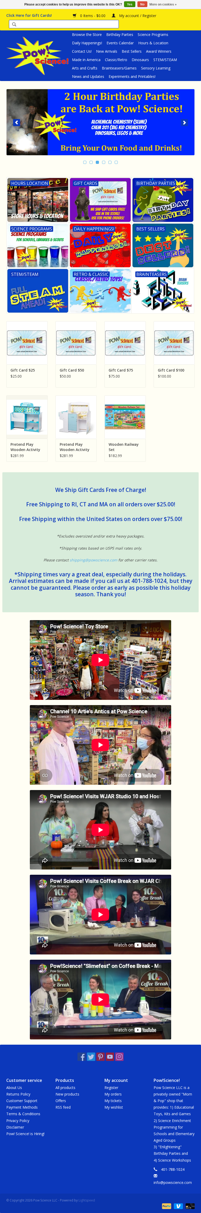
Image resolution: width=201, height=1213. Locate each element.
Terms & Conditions (23, 1113)
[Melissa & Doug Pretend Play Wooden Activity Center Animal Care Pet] (27, 417)
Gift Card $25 (22, 370)
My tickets (113, 1100)
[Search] (14, 25)
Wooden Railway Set (124, 447)
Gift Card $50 (72, 370)
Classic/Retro (116, 59)
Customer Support (21, 1100)
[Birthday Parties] (100, 122)
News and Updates (88, 76)
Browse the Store (87, 34)
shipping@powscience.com (93, 559)
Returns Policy (18, 1094)
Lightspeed (87, 1200)
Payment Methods (22, 1107)
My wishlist (113, 1107)
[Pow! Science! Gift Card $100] (174, 342)
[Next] (184, 122)
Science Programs (153, 34)
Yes (129, 4)
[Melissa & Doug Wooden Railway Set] (125, 417)
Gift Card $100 (171, 370)
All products (65, 1087)
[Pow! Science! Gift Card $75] (125, 342)
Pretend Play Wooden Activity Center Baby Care (76, 447)
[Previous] (16, 122)
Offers (60, 1100)
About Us (14, 1087)
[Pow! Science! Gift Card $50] (76, 342)
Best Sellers (132, 51)
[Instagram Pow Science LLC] (119, 1057)
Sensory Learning (155, 68)
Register (111, 1087)
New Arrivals (106, 51)
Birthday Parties (119, 34)
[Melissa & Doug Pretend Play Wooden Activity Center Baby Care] (76, 417)
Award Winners (158, 51)
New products (67, 1094)
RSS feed (63, 1107)
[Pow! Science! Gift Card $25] (27, 342)
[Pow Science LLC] (38, 55)
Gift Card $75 (121, 370)
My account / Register (137, 15)
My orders (113, 1094)
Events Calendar (120, 42)
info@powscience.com (173, 1182)
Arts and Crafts (84, 68)
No (142, 4)
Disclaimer (15, 1127)
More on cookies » (163, 4)
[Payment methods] (166, 1206)
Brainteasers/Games (119, 68)
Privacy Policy (17, 1120)
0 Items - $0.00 (93, 15)
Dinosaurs (140, 59)
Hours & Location (153, 42)
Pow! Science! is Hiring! (25, 1133)
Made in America (86, 59)
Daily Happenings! (87, 42)
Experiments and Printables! (132, 76)
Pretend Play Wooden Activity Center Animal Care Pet (25, 447)
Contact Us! (82, 51)
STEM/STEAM (165, 59)
